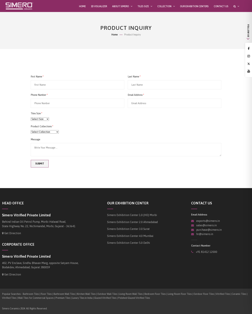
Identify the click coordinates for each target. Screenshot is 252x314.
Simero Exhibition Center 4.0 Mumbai (130, 235)
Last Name (133, 76)
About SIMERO (120, 6)
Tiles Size (143, 6)
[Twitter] (248, 63)
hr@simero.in (204, 234)
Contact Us (221, 6)
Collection (164, 6)
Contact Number (200, 245)
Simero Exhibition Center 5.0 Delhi (128, 242)
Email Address (135, 95)
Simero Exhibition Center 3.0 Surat (128, 228)
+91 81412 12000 (206, 251)
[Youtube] (248, 71)
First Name (36, 76)
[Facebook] (248, 48)
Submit (39, 163)
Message (35, 139)
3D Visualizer (99, 6)
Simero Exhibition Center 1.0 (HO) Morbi (132, 215)
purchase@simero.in (209, 229)
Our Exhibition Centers (194, 6)
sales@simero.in (206, 225)
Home (82, 6)
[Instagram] (248, 56)
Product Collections (41, 126)
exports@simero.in (208, 220)
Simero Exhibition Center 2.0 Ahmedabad (132, 222)
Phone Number (38, 95)
